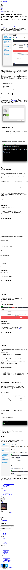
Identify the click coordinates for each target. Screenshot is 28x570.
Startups (4, 562)
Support (10, 567)
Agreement (5, 552)
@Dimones (12, 512)
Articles (4, 538)
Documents (5, 551)
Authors (4, 542)
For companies (6, 550)
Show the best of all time (5, 528)
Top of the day (3, 526)
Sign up (4, 534)
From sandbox (3, 27)
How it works (6, 547)
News (4, 539)
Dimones (2, 11)
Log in (4, 533)
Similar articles (10, 526)
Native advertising (7, 560)
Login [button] (2, 8)
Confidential (5, 553)
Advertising (5, 559)
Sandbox (5, 543)
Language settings (4, 567)
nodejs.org (13, 100)
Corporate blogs (6, 558)
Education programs (7, 561)
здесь (7, 195)
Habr (8, 568)
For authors (5, 548)
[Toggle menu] (1, 1)
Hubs (4, 541)
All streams (5, 1)
